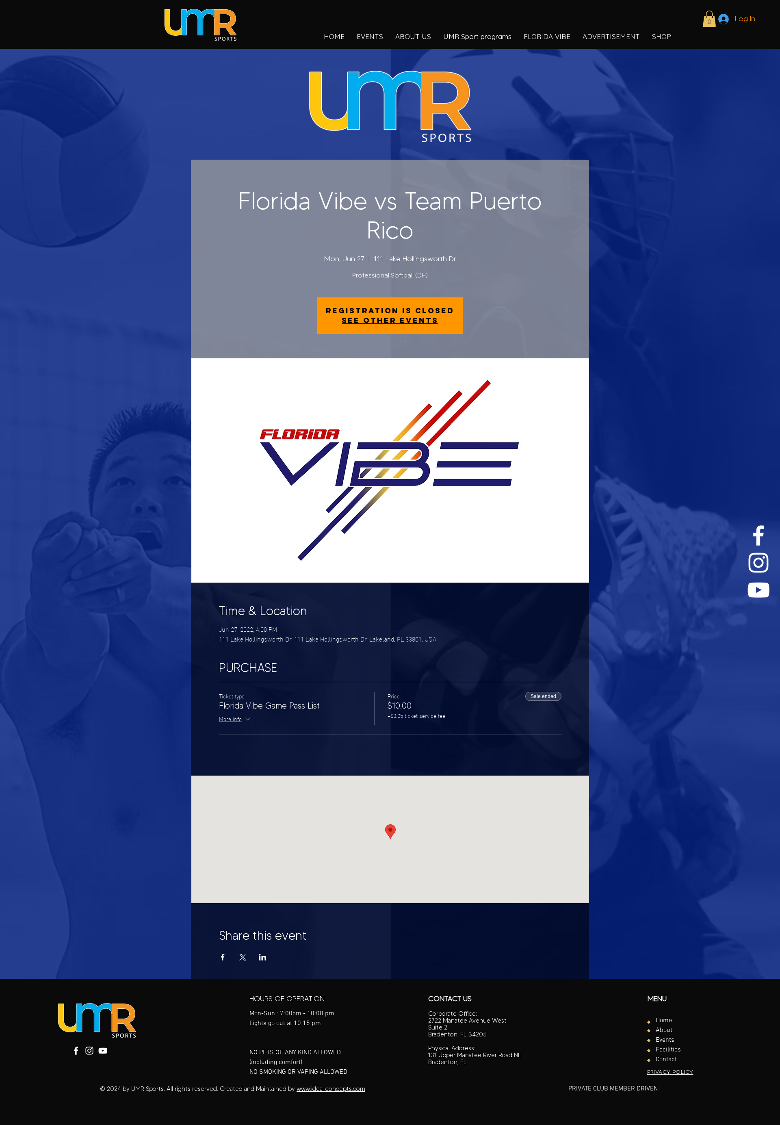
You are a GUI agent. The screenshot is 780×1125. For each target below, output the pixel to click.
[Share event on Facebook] (223, 957)
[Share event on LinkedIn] (262, 957)
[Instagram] (758, 562)
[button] (477, 36)
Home (664, 1021)
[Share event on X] (243, 957)
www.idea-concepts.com (331, 1088)
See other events (390, 320)
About (664, 1030)
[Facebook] (758, 535)
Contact (666, 1060)
